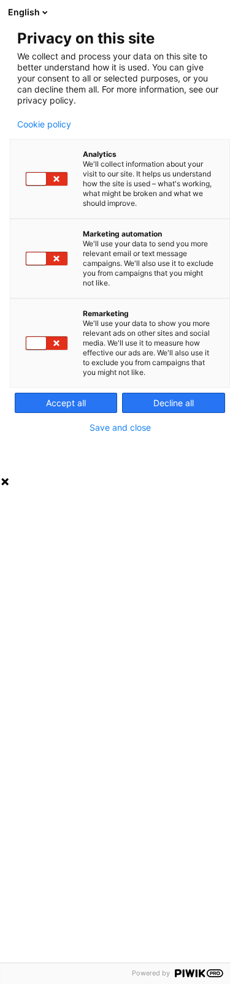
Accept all (66, 403)
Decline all (173, 403)
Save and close (120, 428)
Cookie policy (44, 124)
